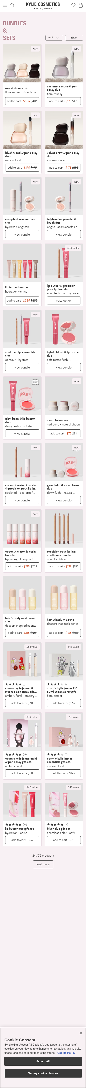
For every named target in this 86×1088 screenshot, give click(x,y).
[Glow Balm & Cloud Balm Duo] (64, 462)
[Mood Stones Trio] (22, 63)
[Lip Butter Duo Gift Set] (22, 802)
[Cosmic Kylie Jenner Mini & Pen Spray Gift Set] (22, 732)
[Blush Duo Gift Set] (64, 802)
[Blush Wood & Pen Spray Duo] (22, 130)
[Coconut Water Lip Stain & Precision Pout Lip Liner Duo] (22, 462)
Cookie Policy (66, 1052)
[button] (5, 5)
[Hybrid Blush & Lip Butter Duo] (64, 329)
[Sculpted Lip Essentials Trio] (22, 329)
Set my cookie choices (43, 1073)
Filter (74, 38)
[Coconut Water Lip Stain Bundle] (22, 529)
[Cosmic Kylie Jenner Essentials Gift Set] (64, 732)
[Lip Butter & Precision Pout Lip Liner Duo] (64, 263)
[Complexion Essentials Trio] (22, 196)
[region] (43, 1057)
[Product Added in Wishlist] (73, 5)
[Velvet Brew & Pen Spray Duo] (64, 130)
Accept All (43, 1061)
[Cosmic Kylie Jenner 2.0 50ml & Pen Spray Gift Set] (64, 661)
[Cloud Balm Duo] (64, 396)
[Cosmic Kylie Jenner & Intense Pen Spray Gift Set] (22, 661)
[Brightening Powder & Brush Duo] (64, 196)
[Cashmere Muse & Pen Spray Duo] (64, 63)
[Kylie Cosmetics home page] (43, 6)
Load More (43, 864)
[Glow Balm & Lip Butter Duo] (22, 396)
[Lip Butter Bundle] (22, 263)
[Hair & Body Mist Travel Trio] (22, 595)
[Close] (81, 1033)
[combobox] (54, 37)
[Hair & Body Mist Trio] (64, 595)
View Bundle (22, 234)
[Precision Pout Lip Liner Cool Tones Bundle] (64, 529)
